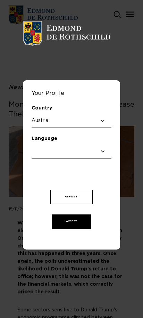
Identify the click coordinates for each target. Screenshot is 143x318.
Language (44, 138)
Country (42, 108)
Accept (71, 221)
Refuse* (71, 196)
